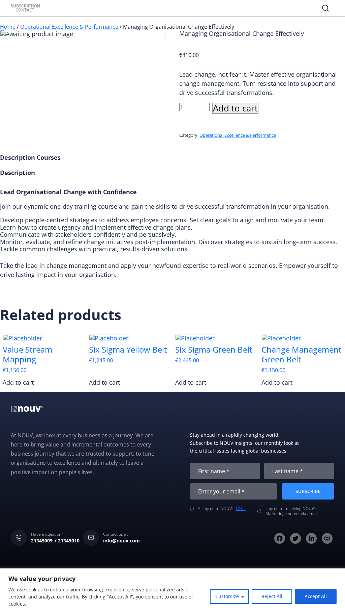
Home (7, 26)
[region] (172, 590)
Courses (49, 157)
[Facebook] (279, 538)
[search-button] (325, 8)
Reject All (271, 596)
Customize (227, 596)
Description (17, 157)
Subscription (25, 6)
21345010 (69, 540)
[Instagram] (327, 538)
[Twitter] (295, 538)
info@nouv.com (121, 540)
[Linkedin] (311, 538)
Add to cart (235, 108)
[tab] (17, 157)
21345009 (42, 540)
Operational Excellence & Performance (69, 26)
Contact (24, 10)
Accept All (316, 596)
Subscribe (307, 491)
